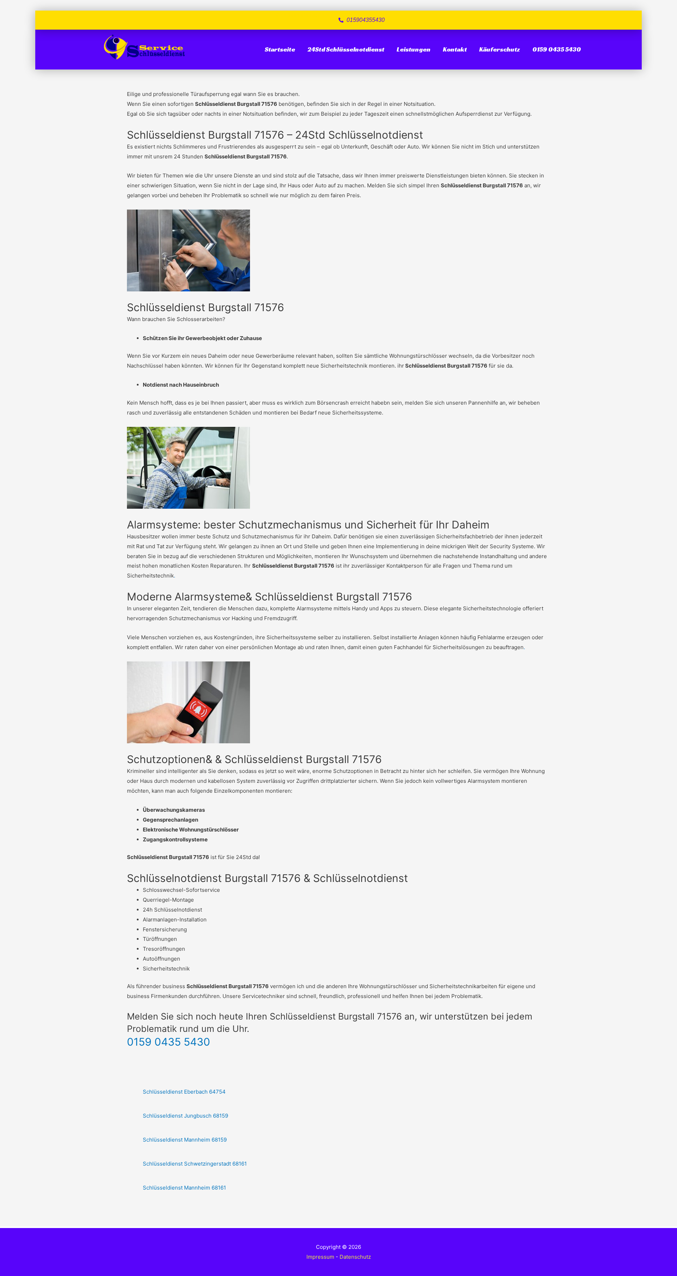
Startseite (280, 49)
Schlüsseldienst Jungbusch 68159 (185, 1115)
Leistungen (414, 49)
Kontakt (455, 49)
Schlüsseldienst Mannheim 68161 (184, 1187)
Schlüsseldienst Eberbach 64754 (184, 1091)
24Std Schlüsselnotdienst (345, 49)
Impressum (320, 1256)
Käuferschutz (499, 49)
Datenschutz (355, 1256)
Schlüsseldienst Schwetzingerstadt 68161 (195, 1163)
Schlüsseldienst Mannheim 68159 (185, 1139)
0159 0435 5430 (556, 49)
